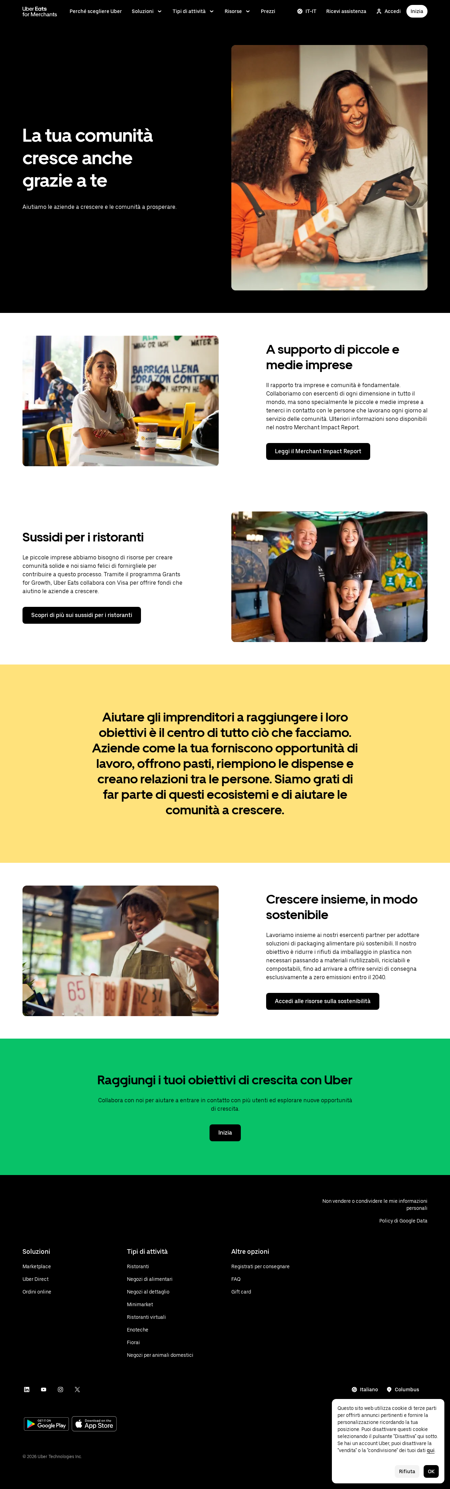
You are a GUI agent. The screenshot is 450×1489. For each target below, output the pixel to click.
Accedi (393, 11)
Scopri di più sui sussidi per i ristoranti (81, 615)
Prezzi (268, 11)
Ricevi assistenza (346, 11)
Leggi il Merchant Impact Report (318, 451)
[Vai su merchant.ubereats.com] (39, 11)
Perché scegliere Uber (96, 11)
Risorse (233, 11)
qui (431, 1450)
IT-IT (311, 11)
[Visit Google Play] (46, 1424)
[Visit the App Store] (94, 1424)
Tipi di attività (189, 11)
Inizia (417, 11)
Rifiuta (407, 1471)
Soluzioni (143, 11)
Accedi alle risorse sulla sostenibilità (323, 1001)
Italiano (369, 1389)
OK (431, 1471)
